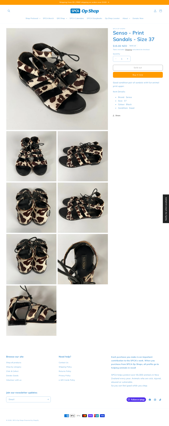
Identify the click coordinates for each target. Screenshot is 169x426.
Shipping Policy (65, 367)
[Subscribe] (48, 399)
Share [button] (118, 115)
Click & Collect (12, 371)
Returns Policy (65, 371)
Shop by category (13, 367)
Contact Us (63, 362)
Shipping (128, 49)
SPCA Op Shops (18, 420)
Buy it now (138, 75)
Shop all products (13, 362)
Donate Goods (12, 375)
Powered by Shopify (31, 420)
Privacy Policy (65, 375)
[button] (9, 11)
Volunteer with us (13, 380)
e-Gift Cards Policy (67, 380)
